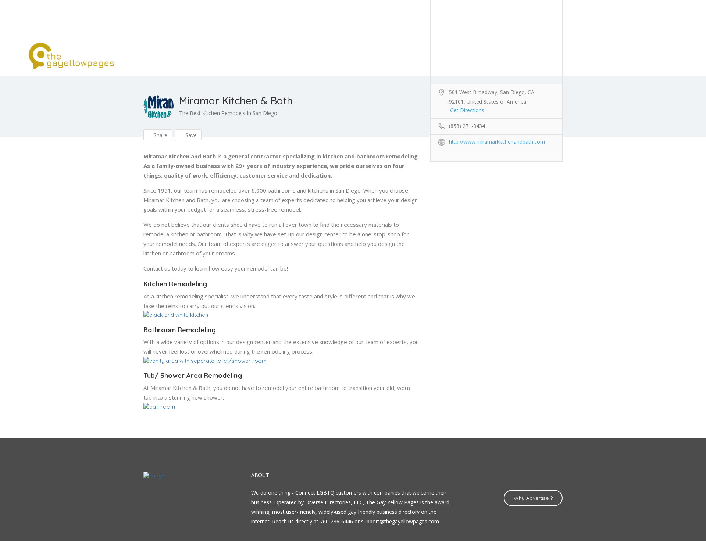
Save (190, 135)
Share (159, 135)
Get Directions (467, 110)
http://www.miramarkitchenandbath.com (497, 141)
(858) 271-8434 (467, 125)
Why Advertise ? (533, 498)
